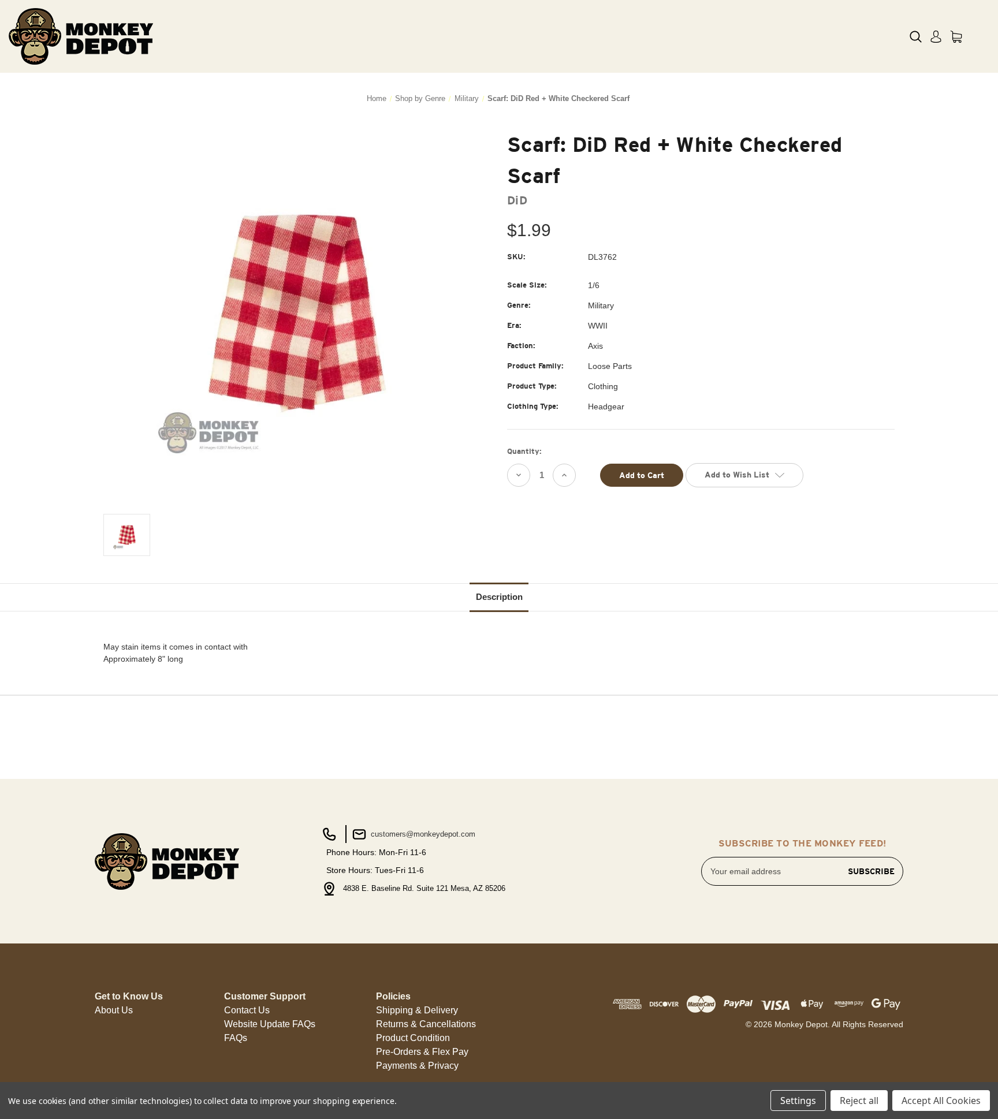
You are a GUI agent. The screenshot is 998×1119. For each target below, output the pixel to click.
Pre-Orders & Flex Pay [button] (422, 1052)
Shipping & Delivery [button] (417, 1010)
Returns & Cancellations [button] (426, 1024)
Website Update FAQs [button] (269, 1024)
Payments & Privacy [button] (417, 1065)
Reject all (859, 1100)
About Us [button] (114, 1010)
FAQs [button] (235, 1038)
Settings (798, 1100)
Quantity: (524, 451)
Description (499, 597)
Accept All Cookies (941, 1100)
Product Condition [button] (413, 1038)
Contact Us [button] (247, 1010)
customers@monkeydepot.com (421, 834)
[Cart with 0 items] (956, 37)
